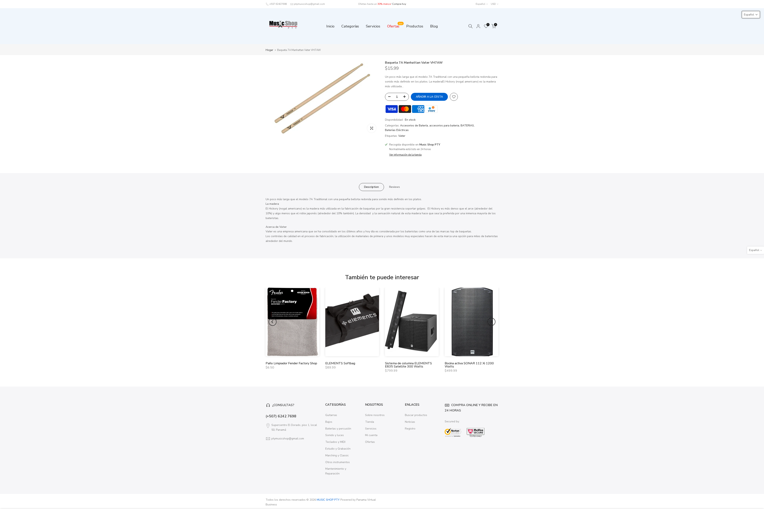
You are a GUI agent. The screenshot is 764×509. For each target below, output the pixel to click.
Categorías (350, 26)
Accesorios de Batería (414, 125)
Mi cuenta (371, 435)
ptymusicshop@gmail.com (309, 4)
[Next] (491, 322)
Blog (434, 26)
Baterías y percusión (338, 428)
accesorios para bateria (444, 125)
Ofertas (394, 26)
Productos (414, 26)
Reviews (394, 187)
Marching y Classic (337, 455)
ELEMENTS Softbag (340, 363)
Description (371, 187)
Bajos (328, 422)
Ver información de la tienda (405, 155)
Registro (410, 428)
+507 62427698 (278, 4)
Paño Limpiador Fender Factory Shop (291, 363)
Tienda (369, 422)
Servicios (373, 26)
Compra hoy (399, 4)
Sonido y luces (334, 435)
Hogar (269, 50)
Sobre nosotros (375, 415)
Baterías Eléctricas (397, 130)
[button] (751, 14)
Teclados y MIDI (335, 442)
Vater (401, 136)
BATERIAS (467, 125)
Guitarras (331, 415)
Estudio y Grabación (338, 449)
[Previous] (273, 322)
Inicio (330, 26)
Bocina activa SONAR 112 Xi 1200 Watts (469, 365)
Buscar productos (416, 415)
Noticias (410, 422)
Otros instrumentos (337, 462)
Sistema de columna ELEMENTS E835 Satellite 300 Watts (408, 365)
